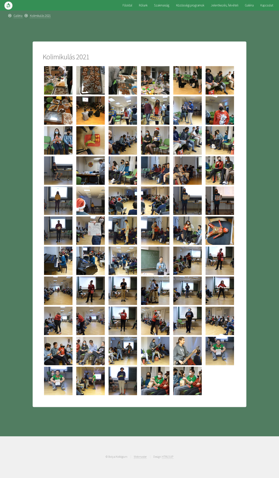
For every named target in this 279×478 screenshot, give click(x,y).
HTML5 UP (167, 456)
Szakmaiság (161, 5)
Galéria (249, 5)
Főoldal (127, 5)
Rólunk (143, 5)
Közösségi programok (190, 5)
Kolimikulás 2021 (40, 16)
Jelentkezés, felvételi (224, 5)
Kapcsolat (266, 5)
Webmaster (140, 456)
